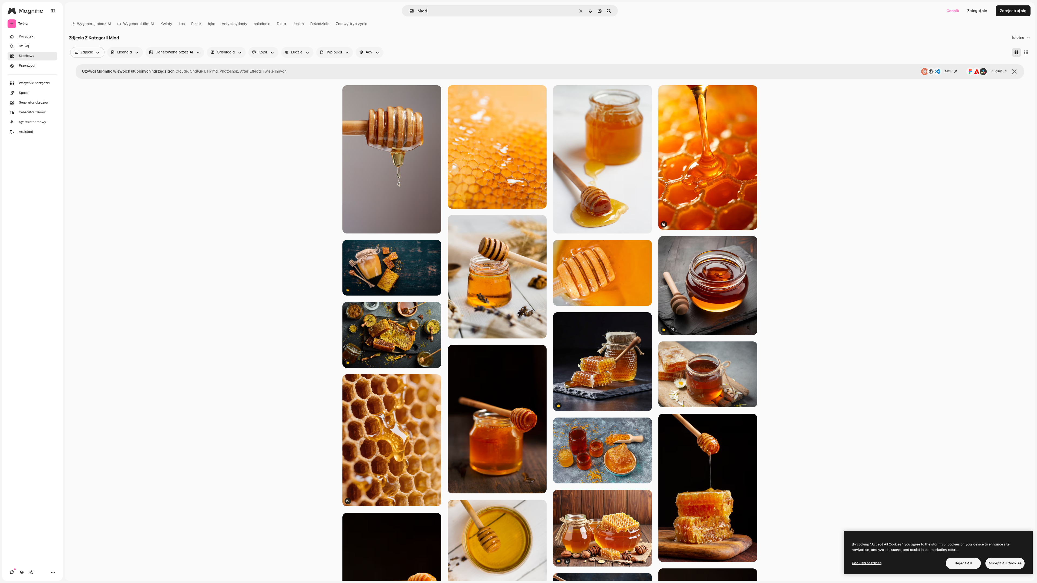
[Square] (1026, 52)
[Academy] (21, 572)
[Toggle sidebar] (53, 10)
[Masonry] (1016, 52)
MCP (948, 71)
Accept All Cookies (1005, 563)
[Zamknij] (1014, 71)
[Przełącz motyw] (31, 572)
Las (182, 23)
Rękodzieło (319, 23)
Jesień (298, 23)
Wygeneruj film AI (138, 23)
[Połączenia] (12, 572)
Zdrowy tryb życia (351, 23)
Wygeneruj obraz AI (94, 23)
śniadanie (262, 23)
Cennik (953, 10)
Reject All (963, 563)
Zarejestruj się (1013, 10)
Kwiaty (166, 23)
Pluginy (996, 71)
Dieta (281, 23)
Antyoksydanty (234, 23)
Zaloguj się (977, 10)
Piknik (196, 23)
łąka (211, 23)
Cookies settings (866, 563)
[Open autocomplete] (409, 11)
